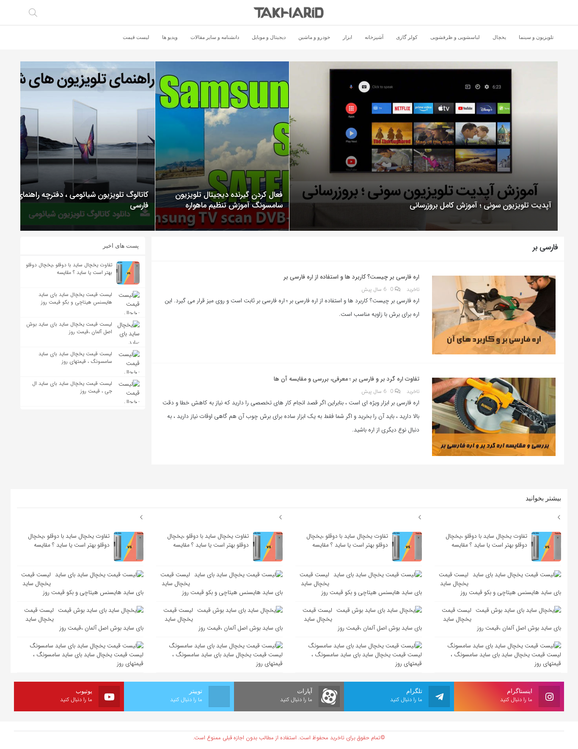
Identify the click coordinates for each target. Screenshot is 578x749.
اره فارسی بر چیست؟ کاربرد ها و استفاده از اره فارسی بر (351, 277)
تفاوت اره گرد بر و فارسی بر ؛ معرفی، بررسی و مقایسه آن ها (346, 379)
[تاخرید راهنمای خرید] (289, 12)
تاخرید (413, 289)
